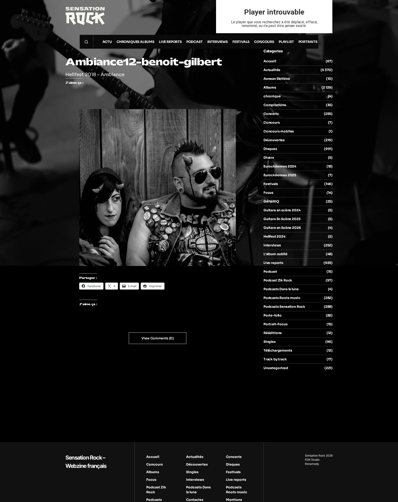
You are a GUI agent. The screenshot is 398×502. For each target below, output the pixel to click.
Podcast (270, 271)
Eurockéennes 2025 (279, 175)
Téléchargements (277, 350)
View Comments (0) (157, 338)
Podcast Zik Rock (277, 280)
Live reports (273, 263)
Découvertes (274, 140)
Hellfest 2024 (274, 236)
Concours (271, 122)
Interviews (272, 245)
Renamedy (312, 464)
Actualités (271, 70)
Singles (269, 342)
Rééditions (272, 333)
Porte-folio (272, 315)
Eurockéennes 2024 (279, 166)
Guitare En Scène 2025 (281, 219)
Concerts (271, 114)
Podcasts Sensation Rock (284, 307)
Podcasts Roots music (281, 298)
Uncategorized (275, 368)
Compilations (274, 105)
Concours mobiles (278, 131)
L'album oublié (275, 254)
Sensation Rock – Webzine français (85, 461)
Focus (268, 193)
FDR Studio (312, 459)
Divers (268, 157)
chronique (272, 96)
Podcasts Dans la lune (280, 289)
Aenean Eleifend (276, 79)
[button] (86, 42)
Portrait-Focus (275, 324)
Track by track (275, 359)
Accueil (269, 61)
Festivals (270, 184)
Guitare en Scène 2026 (282, 228)
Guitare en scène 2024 (281, 210)
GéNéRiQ (271, 201)
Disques (270, 149)
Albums (269, 87)
